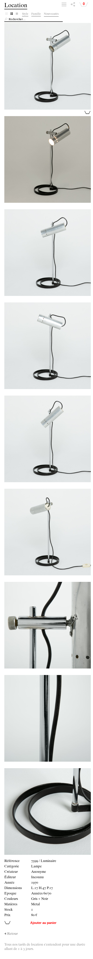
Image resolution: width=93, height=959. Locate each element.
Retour (12, 934)
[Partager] (73, 5)
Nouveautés (51, 14)
